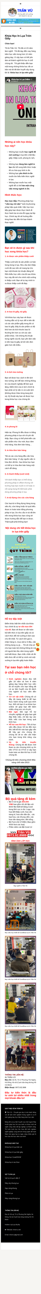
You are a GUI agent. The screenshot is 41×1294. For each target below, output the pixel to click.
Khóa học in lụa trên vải (13, 1147)
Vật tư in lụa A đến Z (12, 1178)
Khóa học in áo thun (12, 1162)
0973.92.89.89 (15, 1224)
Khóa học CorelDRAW (13, 1157)
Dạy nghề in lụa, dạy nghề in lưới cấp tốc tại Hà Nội (20, 12)
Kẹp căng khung (11, 1188)
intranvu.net (17, 1229)
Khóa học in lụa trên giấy (14, 1152)
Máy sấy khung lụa (12, 1183)
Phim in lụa (9, 1193)
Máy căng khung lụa (12, 1198)
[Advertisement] (20, 1272)
